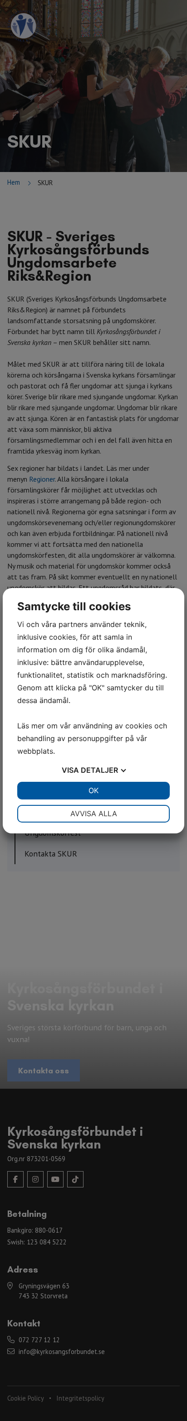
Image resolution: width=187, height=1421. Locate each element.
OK (93, 790)
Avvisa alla (93, 813)
